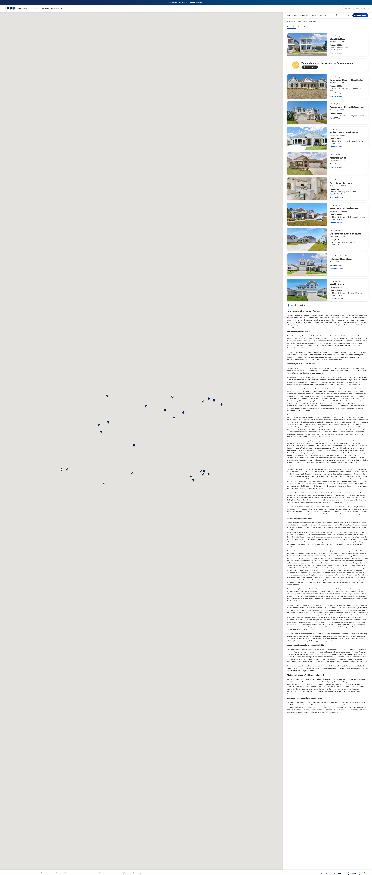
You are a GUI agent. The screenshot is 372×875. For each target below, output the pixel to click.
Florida (294, 21)
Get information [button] (360, 15)
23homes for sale (336, 268)
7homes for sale (336, 146)
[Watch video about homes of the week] (295, 64)
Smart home (34, 8)
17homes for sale (336, 298)
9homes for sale (336, 167)
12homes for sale (336, 197)
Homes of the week (304, 27)
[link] (327, 65)
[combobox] (355, 8)
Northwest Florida (303, 21)
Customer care (57, 8)
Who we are (22, 8)
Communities (291, 27)
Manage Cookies (326, 874)
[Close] (364, 872)
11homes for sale (336, 222)
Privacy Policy (136, 873)
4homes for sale (336, 53)
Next (301, 305)
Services (45, 8)
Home (288, 21)
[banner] (186, 2)
